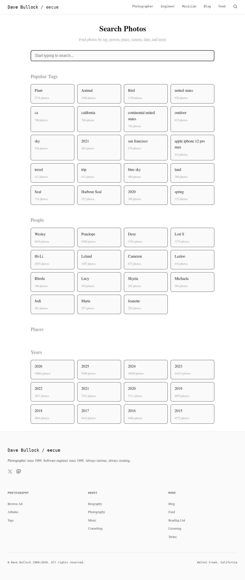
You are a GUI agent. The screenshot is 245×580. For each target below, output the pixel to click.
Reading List (176, 520)
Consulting (95, 528)
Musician (189, 6)
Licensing (174, 528)
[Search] (235, 7)
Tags (11, 520)
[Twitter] (10, 472)
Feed (221, 6)
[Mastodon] (18, 472)
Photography (96, 512)
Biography (95, 504)
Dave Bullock (33, 7)
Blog (207, 6)
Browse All (15, 504)
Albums (13, 512)
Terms (172, 537)
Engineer (168, 6)
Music (92, 520)
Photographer (142, 6)
